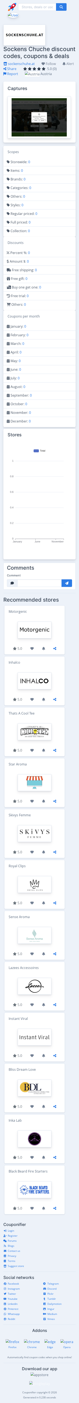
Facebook (13, 1283)
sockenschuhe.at (21, 63)
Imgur (50, 1309)
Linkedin (12, 1304)
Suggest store (16, 1266)
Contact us (14, 1251)
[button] (13, 15)
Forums (12, 1241)
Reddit (11, 1319)
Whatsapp (14, 1314)
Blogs (11, 1246)
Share (11, 68)
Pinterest (13, 1309)
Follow (50, 63)
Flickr (50, 1294)
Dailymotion (54, 1304)
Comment (14, 575)
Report (12, 73)
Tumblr (51, 1299)
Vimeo (51, 1319)
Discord (51, 1288)
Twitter (12, 1294)
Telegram (53, 1283)
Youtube (12, 1299)
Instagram (14, 1288)
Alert (70, 63)
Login (11, 1230)
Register (12, 1236)
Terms (11, 1261)
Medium (52, 1314)
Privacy (12, 1256)
